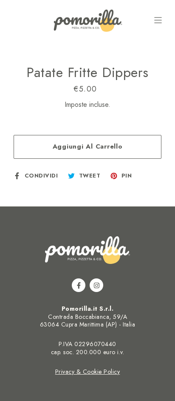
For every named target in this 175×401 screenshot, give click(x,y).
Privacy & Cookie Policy (87, 371)
